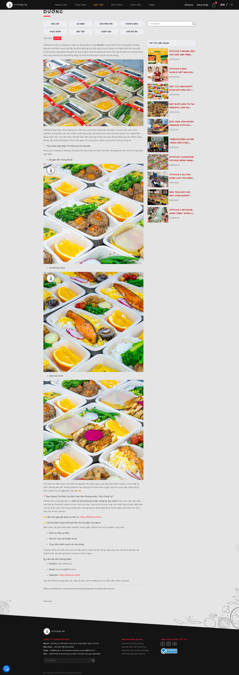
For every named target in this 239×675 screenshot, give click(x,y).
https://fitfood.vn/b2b (90, 517)
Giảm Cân (106, 31)
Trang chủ (60, 5)
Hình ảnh (135, 5)
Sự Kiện (81, 24)
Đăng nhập (202, 5)
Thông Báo (131, 24)
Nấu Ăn (55, 24)
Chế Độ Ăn (131, 31)
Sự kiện (57, 38)
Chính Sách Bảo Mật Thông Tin (133, 654)
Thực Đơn (55, 31)
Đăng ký (189, 5)
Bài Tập (81, 31)
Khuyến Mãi (106, 24)
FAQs (151, 5)
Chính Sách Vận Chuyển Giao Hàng (135, 650)
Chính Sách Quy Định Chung (132, 643)
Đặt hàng (117, 5)
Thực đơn (80, 5)
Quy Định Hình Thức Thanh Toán (134, 647)
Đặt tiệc (99, 5)
